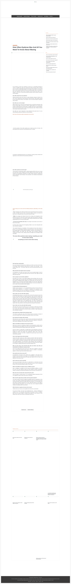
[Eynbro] (35, 1)
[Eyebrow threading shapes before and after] (29, 499)
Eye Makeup (46, 16)
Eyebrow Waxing (30, 409)
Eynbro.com (40, 577)
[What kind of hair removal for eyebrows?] (29, 434)
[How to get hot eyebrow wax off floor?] (53, 499)
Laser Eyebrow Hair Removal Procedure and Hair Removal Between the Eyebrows (52, 494)
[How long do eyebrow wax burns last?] (18, 434)
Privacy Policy (30, 581)
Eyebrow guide (19, 16)
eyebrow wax (24, 409)
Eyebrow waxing (15, 45)
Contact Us (40, 581)
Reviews (51, 16)
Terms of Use (33, 581)
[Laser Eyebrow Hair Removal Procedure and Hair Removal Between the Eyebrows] (53, 461)
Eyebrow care (40, 16)
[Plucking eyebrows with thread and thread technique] (41, 527)
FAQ (42, 581)
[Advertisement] (35, 8)
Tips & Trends (33, 16)
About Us (37, 581)
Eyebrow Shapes (27, 16)
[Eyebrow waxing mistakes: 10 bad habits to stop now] (18, 499)
